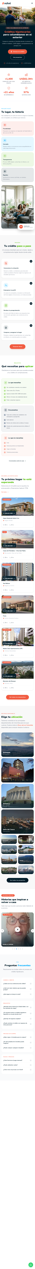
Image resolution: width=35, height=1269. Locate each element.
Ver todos (4, 492)
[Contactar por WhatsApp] (30, 1264)
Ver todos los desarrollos (17, 697)
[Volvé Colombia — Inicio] (6, 3)
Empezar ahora (17, 346)
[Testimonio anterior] (2, 930)
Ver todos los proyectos (17, 880)
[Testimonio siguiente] (32, 930)
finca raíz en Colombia (25, 725)
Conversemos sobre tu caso (16, 461)
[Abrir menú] (32, 3)
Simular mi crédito (18, 52)
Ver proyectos (17, 57)
